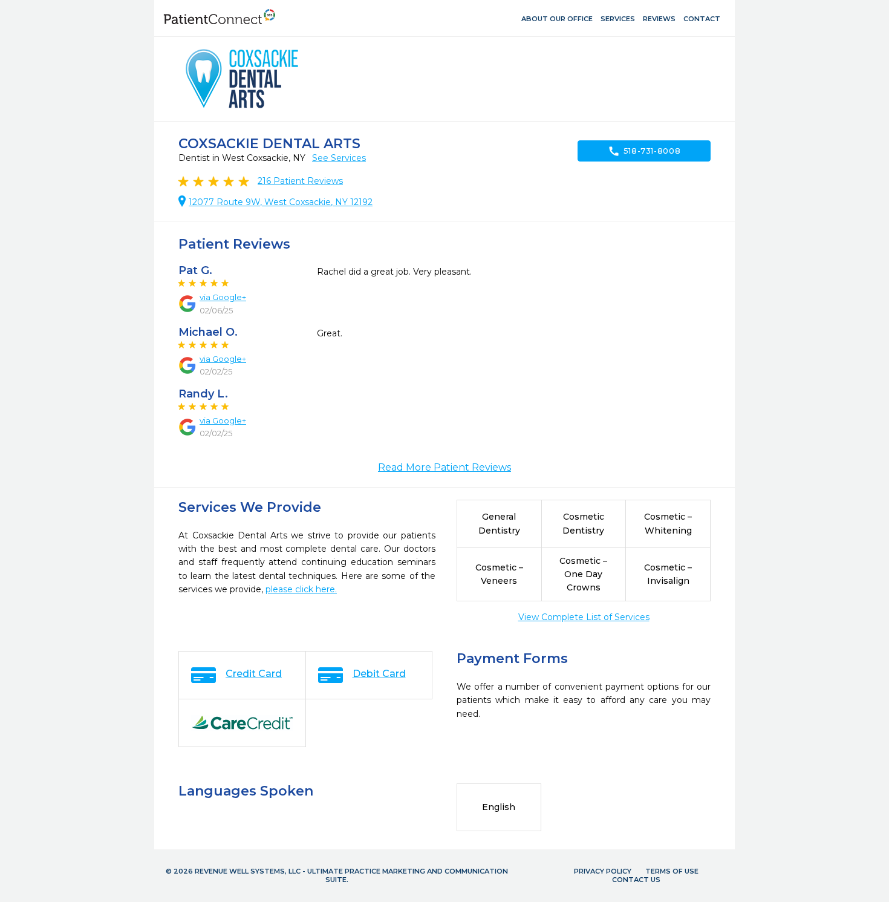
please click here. (301, 589)
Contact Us (636, 879)
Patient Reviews (300, 180)
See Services (339, 157)
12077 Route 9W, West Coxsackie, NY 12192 (281, 202)
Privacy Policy (602, 871)
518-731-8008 (644, 151)
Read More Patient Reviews (444, 467)
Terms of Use (671, 871)
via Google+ (223, 297)
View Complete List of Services (584, 617)
